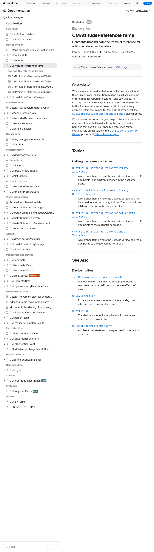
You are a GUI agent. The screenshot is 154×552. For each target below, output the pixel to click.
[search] (25, 547)
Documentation (19, 10)
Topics (78, 150)
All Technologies (14, 17)
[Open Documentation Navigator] (5, 10)
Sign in (147, 3)
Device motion (82, 270)
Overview (81, 84)
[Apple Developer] (11, 3)
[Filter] (27, 547)
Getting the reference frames (92, 161)
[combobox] (27, 546)
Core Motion (78, 22)
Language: (130, 10)
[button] (137, 3)
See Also (80, 260)
